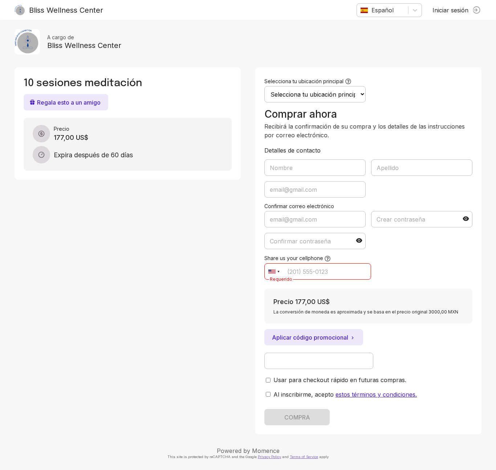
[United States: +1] (274, 271)
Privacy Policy (269, 457)
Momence (266, 450)
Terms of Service (304, 457)
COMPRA (297, 417)
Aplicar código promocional (310, 337)
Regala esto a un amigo (69, 102)
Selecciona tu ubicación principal (303, 81)
